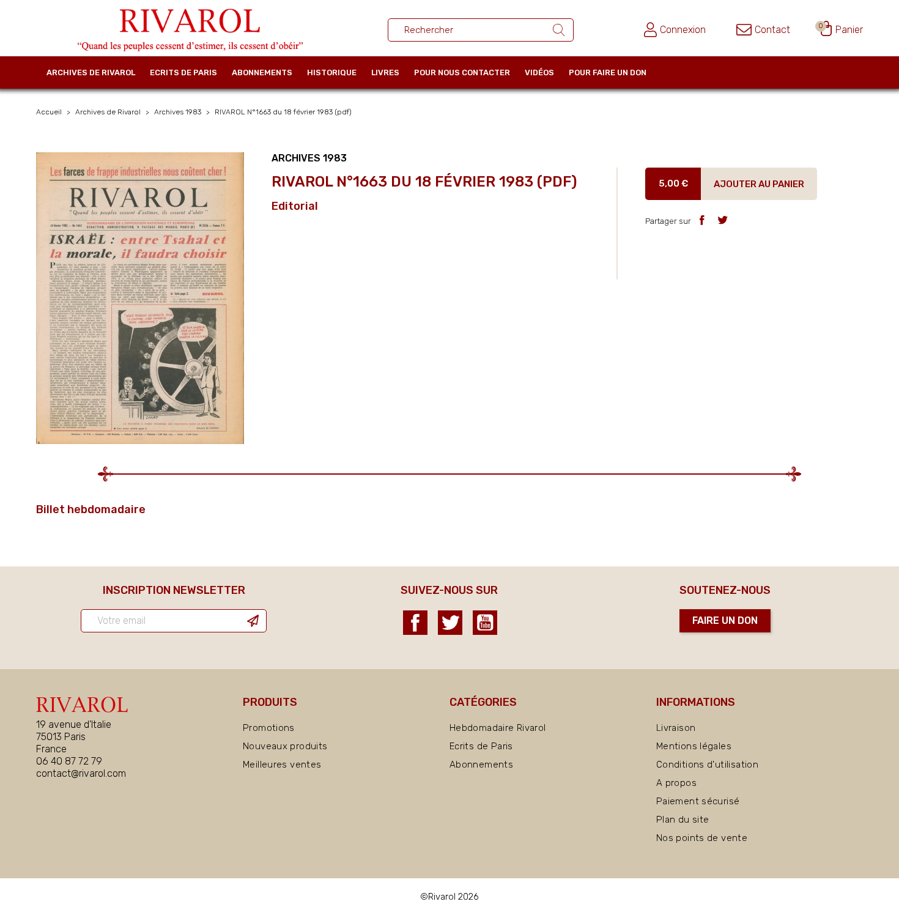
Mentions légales (693, 746)
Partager (701, 220)
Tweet (722, 220)
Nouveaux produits (285, 746)
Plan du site (682, 819)
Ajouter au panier (759, 184)
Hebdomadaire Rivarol (498, 727)
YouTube (485, 622)
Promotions (269, 727)
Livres (385, 72)
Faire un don (725, 620)
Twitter (450, 622)
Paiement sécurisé (697, 801)
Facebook (415, 622)
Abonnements (262, 72)
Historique (332, 72)
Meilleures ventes (282, 764)
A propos (676, 782)
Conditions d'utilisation (707, 764)
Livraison (675, 727)
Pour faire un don (607, 72)
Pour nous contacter (462, 72)
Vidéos (539, 72)
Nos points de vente (701, 837)
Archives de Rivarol (90, 72)
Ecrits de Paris (183, 72)
